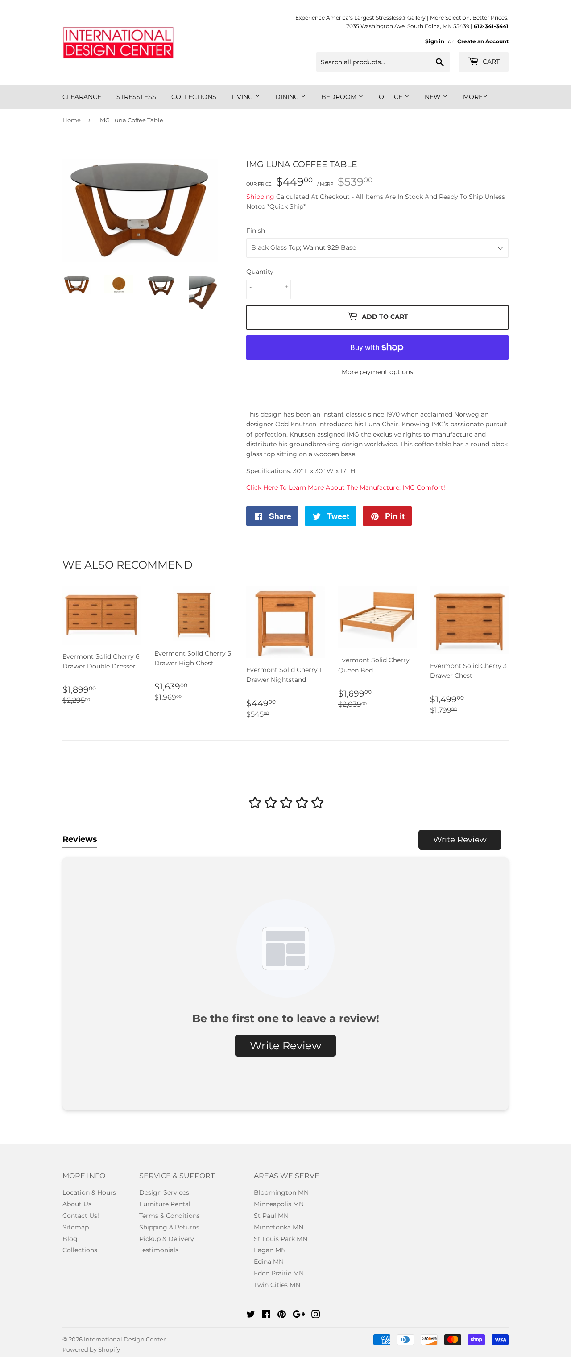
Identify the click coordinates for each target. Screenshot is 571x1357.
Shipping (260, 197)
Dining (288, 97)
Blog (70, 1239)
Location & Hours (89, 1192)
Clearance (81, 97)
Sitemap (75, 1227)
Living (243, 97)
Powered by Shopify (91, 1349)
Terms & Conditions (169, 1216)
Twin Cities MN (277, 1285)
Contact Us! (80, 1216)
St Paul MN (271, 1216)
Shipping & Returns (169, 1227)
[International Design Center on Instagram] (315, 1316)
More (473, 97)
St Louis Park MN (280, 1239)
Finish (255, 231)
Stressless (136, 97)
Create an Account (483, 41)
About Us (76, 1204)
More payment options (377, 372)
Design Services (164, 1192)
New (434, 97)
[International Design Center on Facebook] (266, 1316)
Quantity (259, 272)
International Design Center (125, 1339)
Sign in (434, 41)
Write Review (460, 840)
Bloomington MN (281, 1192)
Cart (490, 62)
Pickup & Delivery (166, 1239)
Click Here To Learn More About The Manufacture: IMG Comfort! (345, 487)
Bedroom (339, 97)
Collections (193, 97)
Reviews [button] (79, 839)
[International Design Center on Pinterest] (281, 1316)
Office (391, 97)
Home (71, 120)
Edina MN (269, 1262)
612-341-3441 (491, 26)
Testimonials (158, 1250)
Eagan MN (270, 1250)
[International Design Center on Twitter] (250, 1316)
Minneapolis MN (279, 1204)
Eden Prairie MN (279, 1273)
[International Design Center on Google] (299, 1316)
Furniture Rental (164, 1204)
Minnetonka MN (278, 1227)
